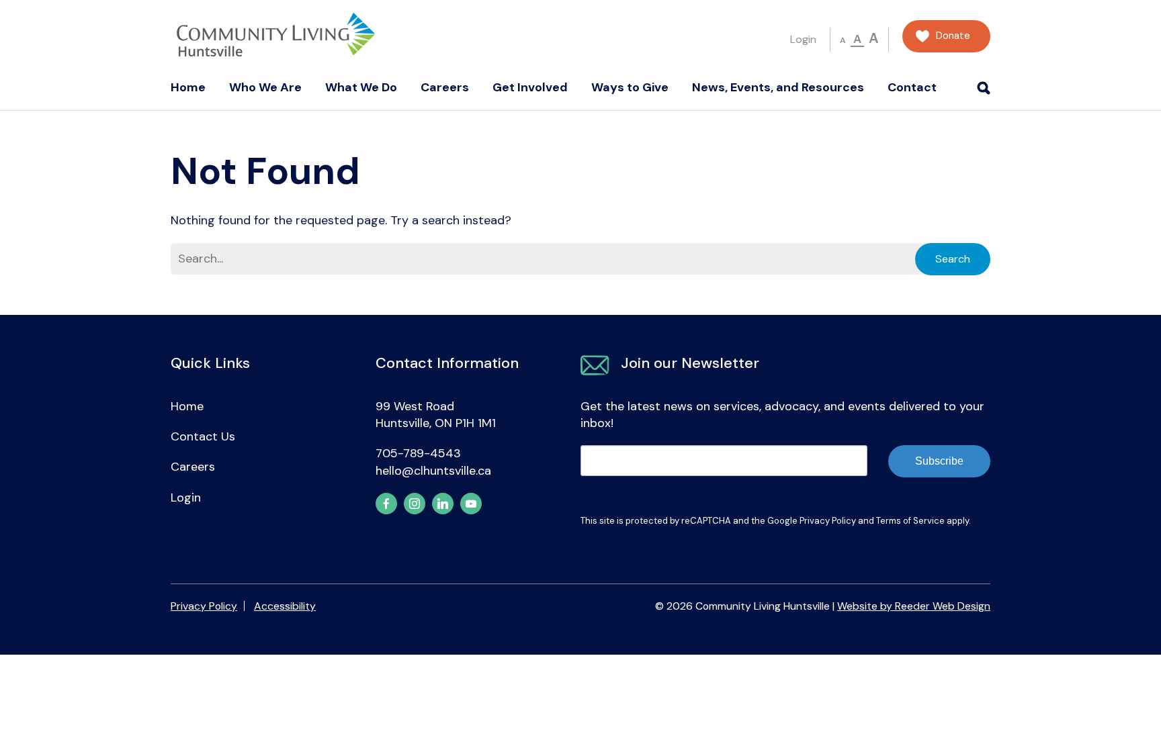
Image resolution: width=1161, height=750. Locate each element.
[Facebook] (386, 503)
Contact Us (203, 436)
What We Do (361, 87)
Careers (445, 87)
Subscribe (939, 461)
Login (803, 39)
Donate (953, 36)
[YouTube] (471, 503)
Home (188, 87)
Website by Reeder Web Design (913, 606)
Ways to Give (630, 87)
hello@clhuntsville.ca (433, 471)
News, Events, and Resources (778, 87)
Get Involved (530, 87)
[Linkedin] (443, 503)
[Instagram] (414, 503)
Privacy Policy (828, 520)
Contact (912, 87)
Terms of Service (910, 520)
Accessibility (285, 606)
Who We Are (265, 87)
